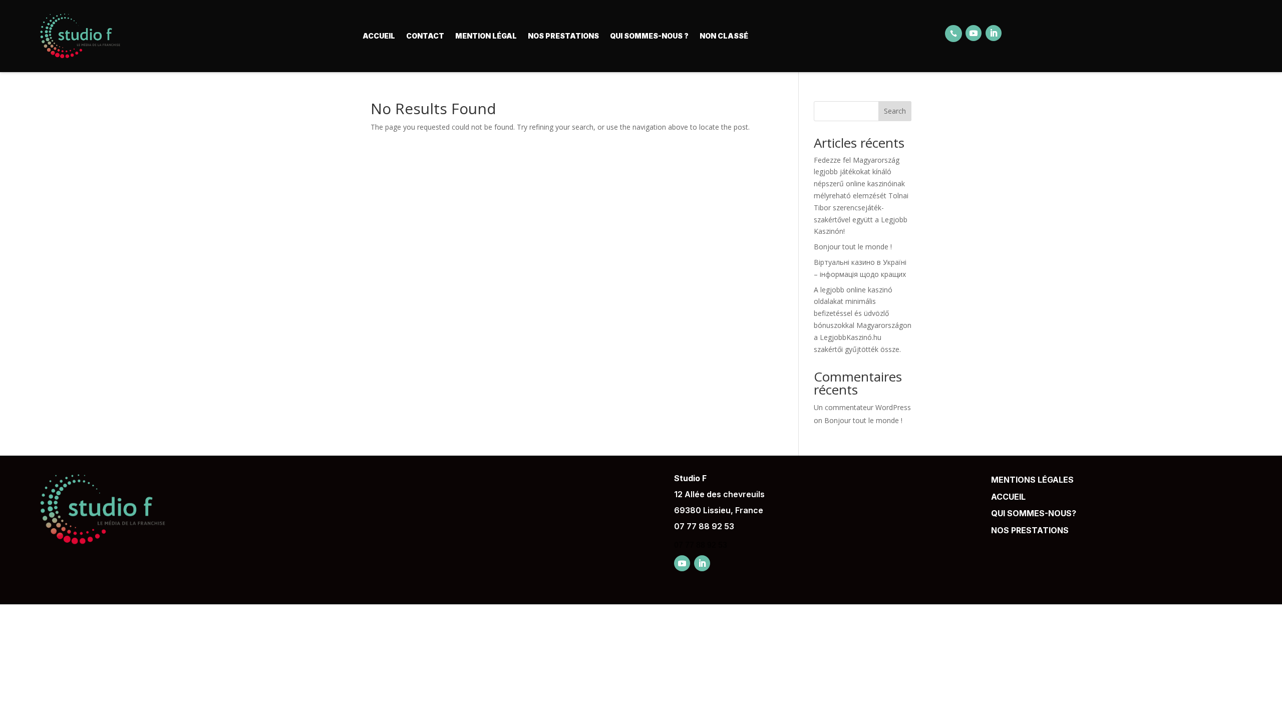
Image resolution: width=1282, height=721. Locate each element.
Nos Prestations (563, 36)
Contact (425, 36)
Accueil (379, 36)
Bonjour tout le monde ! (853, 246)
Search (895, 111)
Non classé (724, 36)
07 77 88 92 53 (704, 526)
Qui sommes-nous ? (649, 36)
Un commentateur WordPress (862, 407)
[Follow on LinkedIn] (994, 33)
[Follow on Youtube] (974, 33)
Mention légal (486, 36)
